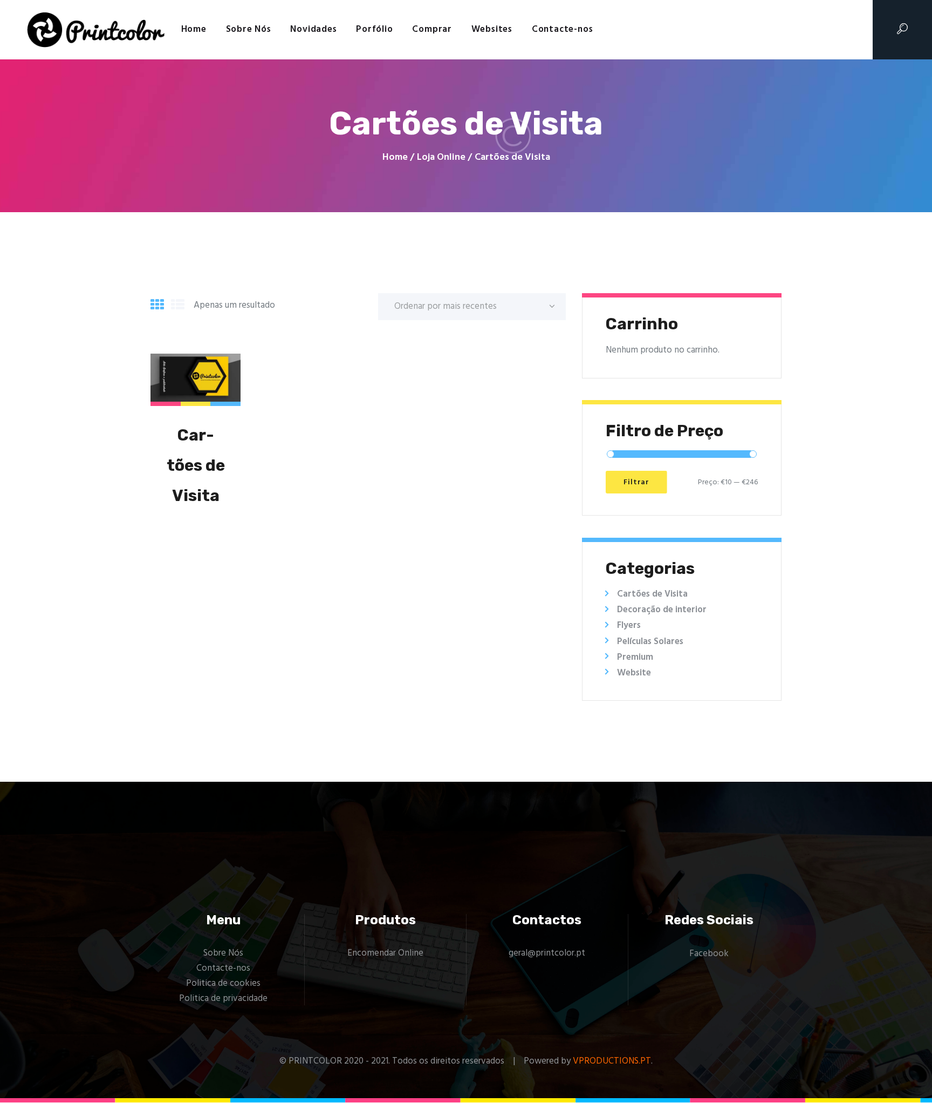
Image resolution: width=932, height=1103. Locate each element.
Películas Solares (650, 641)
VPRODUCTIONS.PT (612, 1061)
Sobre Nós (223, 953)
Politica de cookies (223, 983)
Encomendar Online (385, 953)
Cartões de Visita (196, 465)
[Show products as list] (177, 306)
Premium (635, 657)
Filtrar (636, 482)
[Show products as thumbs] (157, 306)
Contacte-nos (223, 968)
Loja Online (441, 157)
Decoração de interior (662, 610)
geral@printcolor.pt (547, 953)
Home (395, 158)
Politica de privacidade (223, 998)
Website (634, 673)
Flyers (629, 625)
